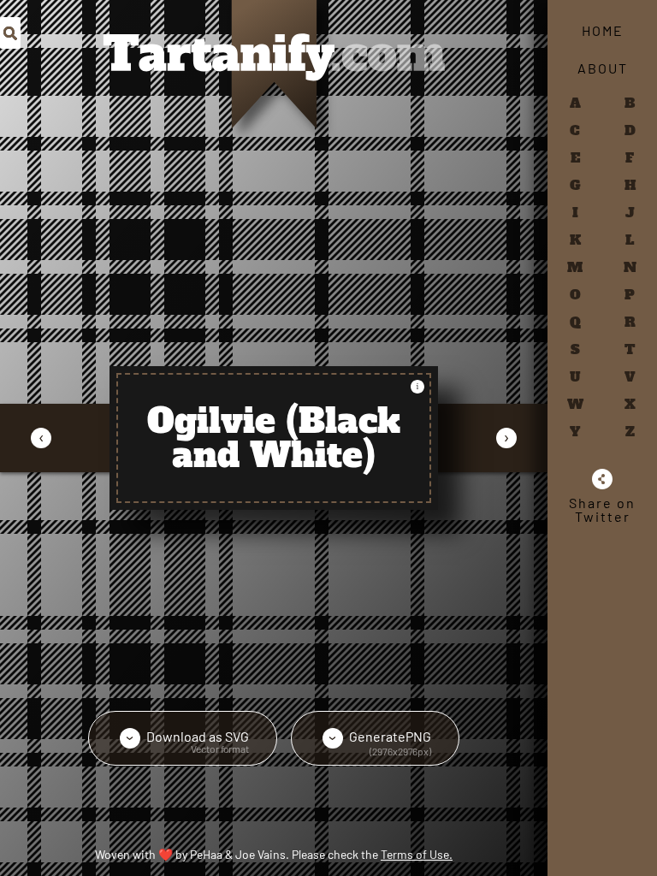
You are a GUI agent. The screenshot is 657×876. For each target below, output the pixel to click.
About (602, 68)
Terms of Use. (417, 854)
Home (603, 30)
